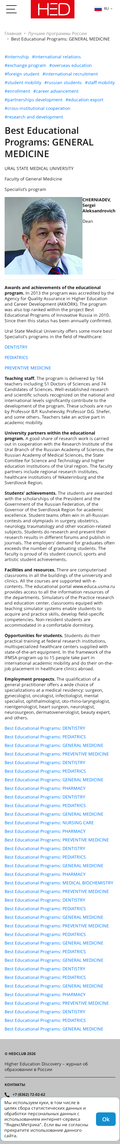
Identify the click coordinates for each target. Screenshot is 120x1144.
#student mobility (23, 82)
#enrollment (17, 91)
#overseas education (70, 65)
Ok (106, 1119)
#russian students (63, 82)
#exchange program (25, 65)
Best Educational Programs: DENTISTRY (45, 728)
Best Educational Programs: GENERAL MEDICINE (54, 745)
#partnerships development (33, 99)
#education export (84, 99)
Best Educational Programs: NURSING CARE (49, 822)
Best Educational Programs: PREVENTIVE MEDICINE (57, 754)
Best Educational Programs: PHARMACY (45, 788)
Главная (13, 33)
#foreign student (22, 74)
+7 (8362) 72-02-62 (29, 1094)
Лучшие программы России (57, 33)
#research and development (34, 117)
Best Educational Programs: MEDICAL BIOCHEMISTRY (59, 883)
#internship (17, 57)
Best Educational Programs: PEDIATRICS (45, 737)
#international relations (56, 57)
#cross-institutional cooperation (37, 108)
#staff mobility (100, 82)
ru (106, 8)
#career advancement (55, 91)
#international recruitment (70, 74)
